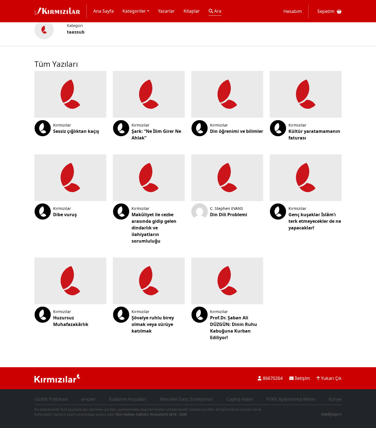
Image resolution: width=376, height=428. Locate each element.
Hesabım (293, 11)
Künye (335, 399)
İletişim (302, 378)
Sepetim (325, 11)
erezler (88, 399)
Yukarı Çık (331, 378)
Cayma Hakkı (239, 399)
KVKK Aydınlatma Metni (290, 399)
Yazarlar (166, 11)
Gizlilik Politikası (51, 399)
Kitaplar (192, 11)
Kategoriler (134, 11)
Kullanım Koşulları (127, 399)
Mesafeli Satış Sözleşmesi (186, 399)
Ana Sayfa (103, 11)
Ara (217, 11)
